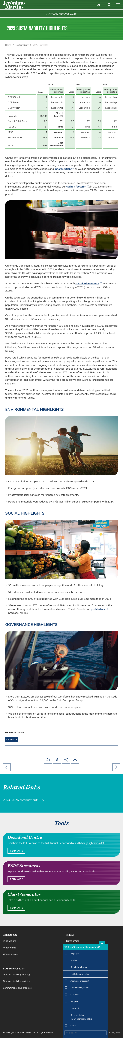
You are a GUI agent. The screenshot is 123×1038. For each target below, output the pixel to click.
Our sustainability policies (16, 981)
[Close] (102, 942)
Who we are (9, 940)
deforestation (62, 168)
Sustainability (22, 45)
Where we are (10, 954)
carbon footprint (76, 186)
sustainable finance (87, 283)
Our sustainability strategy (16, 974)
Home (8, 45)
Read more (16, 850)
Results (12, 739)
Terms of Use (72, 940)
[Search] (109, 4)
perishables (98, 609)
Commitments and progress (17, 987)
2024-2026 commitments (21, 800)
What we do (9, 947)
